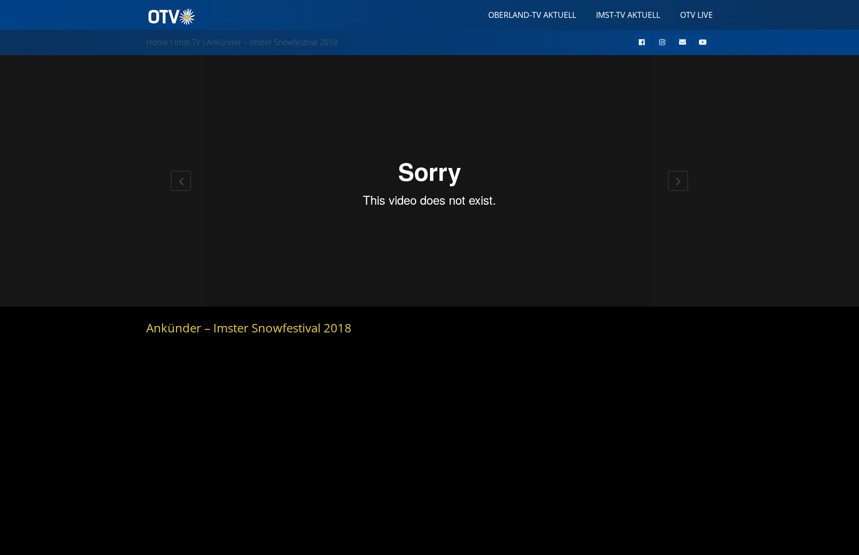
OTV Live (696, 14)
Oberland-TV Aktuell (532, 14)
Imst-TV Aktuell (628, 14)
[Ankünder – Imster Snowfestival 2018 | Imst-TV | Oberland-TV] (171, 15)
